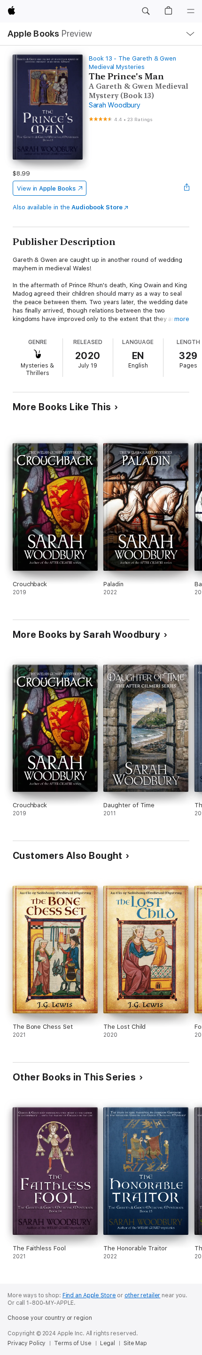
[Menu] (190, 11)
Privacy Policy (27, 1343)
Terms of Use (73, 1343)
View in (46, 188)
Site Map (135, 1343)
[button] (145, 11)
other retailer (142, 1295)
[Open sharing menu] (186, 188)
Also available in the (68, 207)
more (181, 318)
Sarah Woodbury (114, 105)
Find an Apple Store (89, 1295)
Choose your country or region (50, 1318)
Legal (107, 1343)
